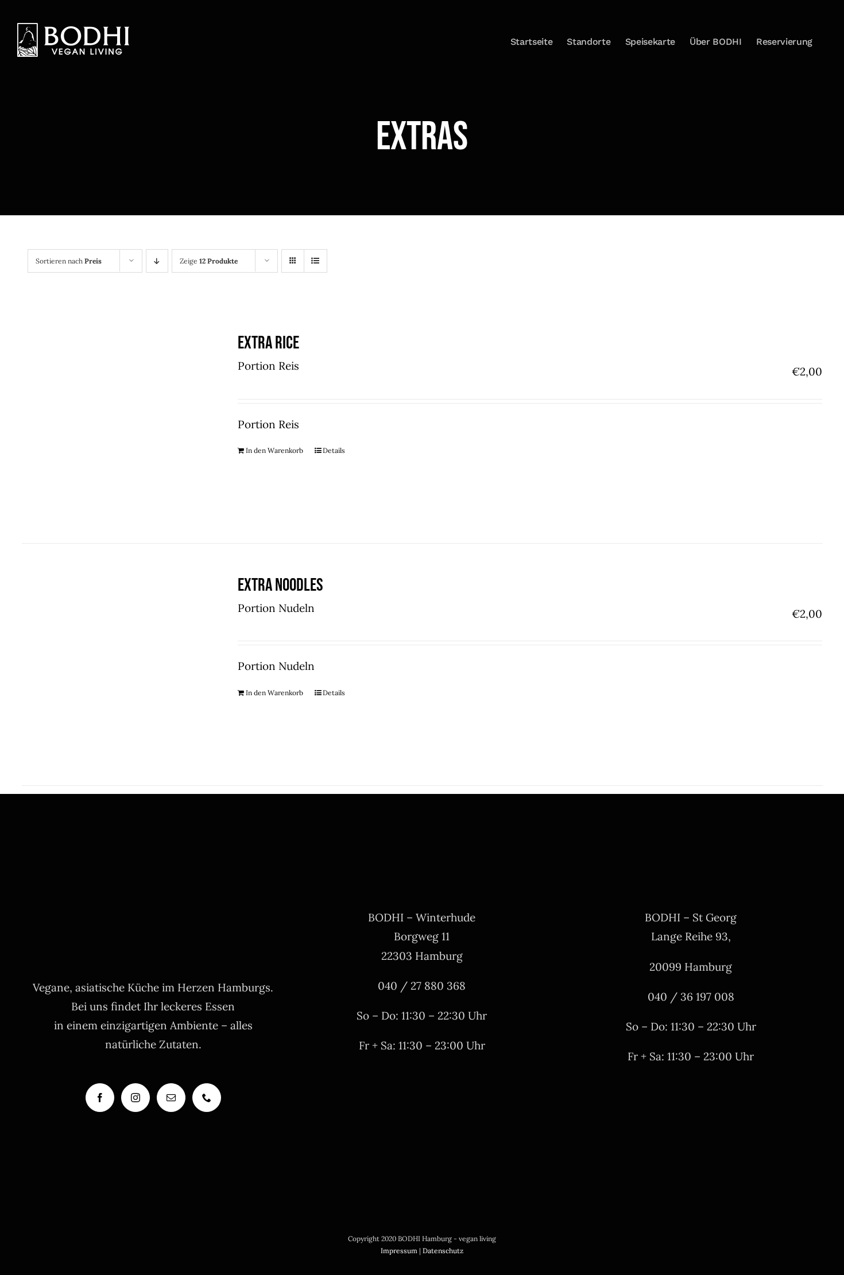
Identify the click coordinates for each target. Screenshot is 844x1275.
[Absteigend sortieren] (157, 261)
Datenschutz (443, 1250)
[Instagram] (135, 1097)
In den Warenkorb (274, 450)
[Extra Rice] (114, 422)
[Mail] (171, 1097)
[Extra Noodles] (114, 664)
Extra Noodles (280, 585)
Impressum (399, 1250)
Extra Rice (268, 343)
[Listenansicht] (315, 261)
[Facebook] (100, 1097)
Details (334, 450)
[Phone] (206, 1097)
